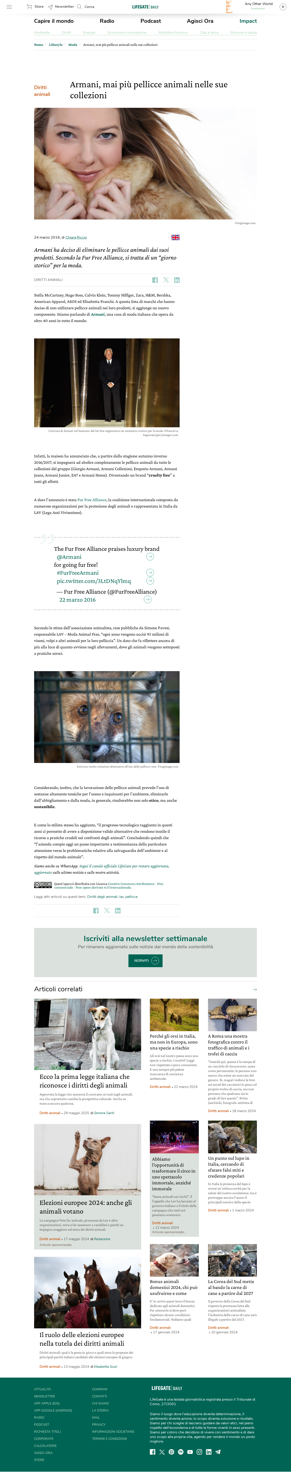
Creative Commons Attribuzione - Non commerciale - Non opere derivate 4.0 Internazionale (108, 885)
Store (39, 6)
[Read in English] (175, 237)
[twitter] (162, 1452)
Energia (89, 32)
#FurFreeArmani (78, 572)
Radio (107, 21)
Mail (96, 1417)
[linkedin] (208, 1452)
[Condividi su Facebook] (155, 280)
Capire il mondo (54, 21)
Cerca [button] (89, 6)
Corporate (43, 1439)
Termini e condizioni (109, 1439)
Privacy (98, 1424)
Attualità (42, 1389)
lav (121, 896)
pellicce (131, 896)
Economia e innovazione (127, 32)
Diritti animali (42, 91)
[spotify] (180, 1452)
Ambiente (42, 32)
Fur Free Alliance (92, 499)
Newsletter (64, 6)
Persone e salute (244, 32)
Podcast (150, 21)
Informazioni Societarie (113, 1432)
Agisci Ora (200, 21)
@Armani (69, 556)
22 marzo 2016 (77, 599)
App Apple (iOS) (47, 1403)
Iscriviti (141, 961)
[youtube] (190, 1452)
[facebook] (152, 1452)
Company (100, 1389)
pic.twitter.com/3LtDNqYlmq (94, 580)
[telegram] (218, 1452)
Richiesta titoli (47, 1432)
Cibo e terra (209, 32)
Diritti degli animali (102, 896)
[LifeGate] (145, 7)
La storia (100, 1410)
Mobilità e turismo (173, 32)
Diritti (66, 32)
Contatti (99, 1396)
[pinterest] (171, 1452)
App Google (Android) (53, 1410)
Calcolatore (45, 1446)
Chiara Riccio (76, 237)
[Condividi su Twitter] (166, 280)
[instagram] (199, 1452)
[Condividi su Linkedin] (177, 280)
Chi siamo (100, 1403)
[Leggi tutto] (254, 989)
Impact (248, 21)
